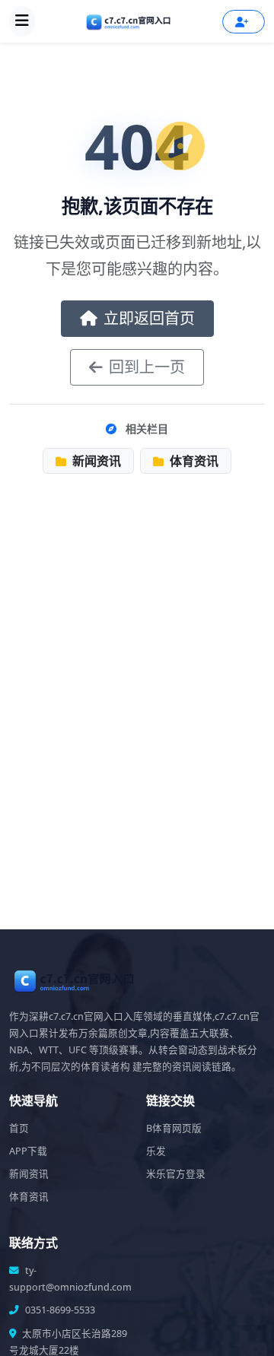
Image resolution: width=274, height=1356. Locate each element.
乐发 (156, 1151)
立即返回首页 (149, 318)
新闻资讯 (95, 461)
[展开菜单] (22, 21)
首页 (19, 1128)
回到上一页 (147, 367)
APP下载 (28, 1151)
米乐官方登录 (176, 1173)
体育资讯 (192, 461)
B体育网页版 (174, 1128)
